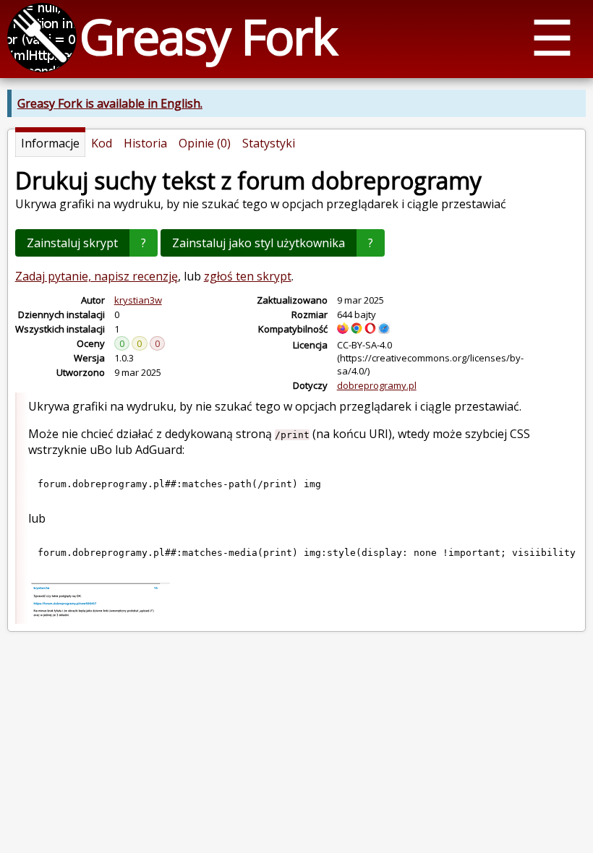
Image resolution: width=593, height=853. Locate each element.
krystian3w (138, 300)
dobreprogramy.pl (377, 385)
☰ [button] (552, 36)
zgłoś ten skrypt (247, 276)
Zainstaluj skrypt (72, 243)
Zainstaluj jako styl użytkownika (258, 243)
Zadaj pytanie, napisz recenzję (96, 276)
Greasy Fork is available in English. (109, 103)
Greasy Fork (208, 35)
